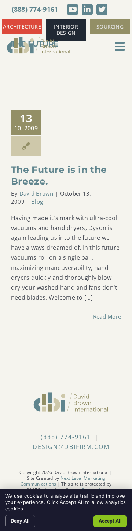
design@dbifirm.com (71, 447)
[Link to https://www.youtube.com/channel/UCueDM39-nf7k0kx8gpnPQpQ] (72, 9)
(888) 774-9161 (35, 9)
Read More (107, 316)
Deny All (20, 521)
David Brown (36, 193)
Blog (37, 201)
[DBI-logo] (39, 40)
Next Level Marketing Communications (63, 481)
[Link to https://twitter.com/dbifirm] (101, 9)
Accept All (110, 521)
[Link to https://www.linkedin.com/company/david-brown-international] (87, 9)
